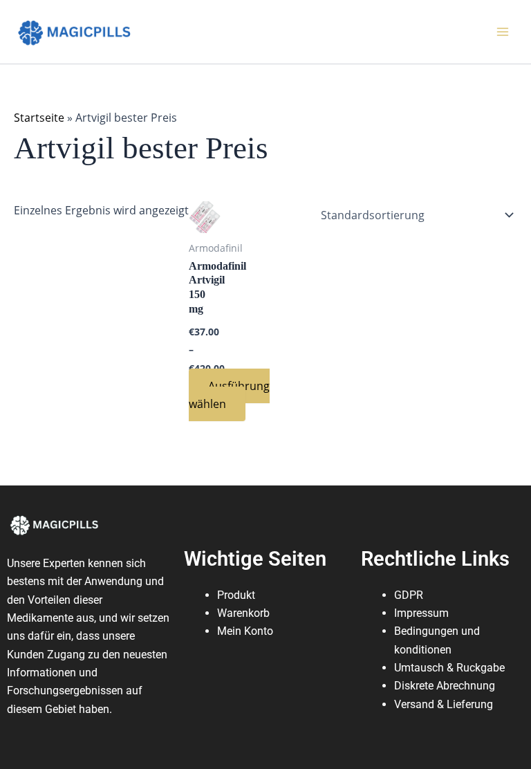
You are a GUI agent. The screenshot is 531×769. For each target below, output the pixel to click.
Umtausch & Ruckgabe (449, 667)
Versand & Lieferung (443, 704)
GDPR (408, 595)
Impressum (421, 613)
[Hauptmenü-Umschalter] (502, 31)
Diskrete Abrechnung (444, 685)
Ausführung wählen (229, 394)
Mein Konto (245, 631)
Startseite (39, 117)
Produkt (236, 595)
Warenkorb (243, 613)
